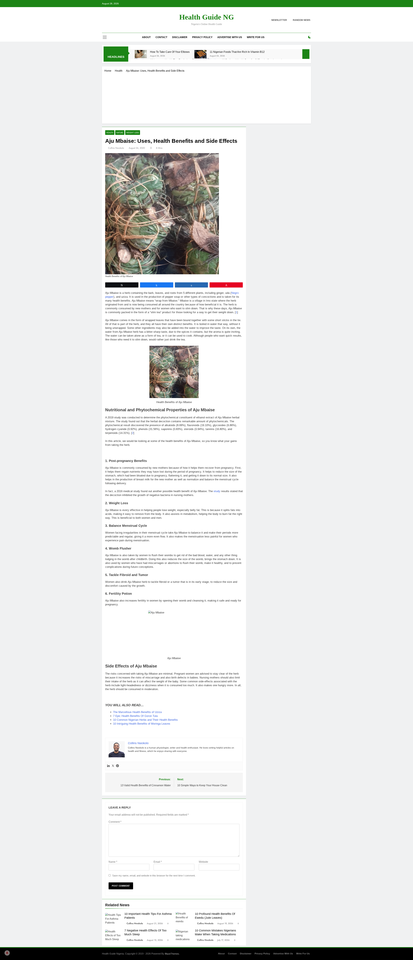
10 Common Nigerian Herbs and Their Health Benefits (145, 719)
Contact (161, 37)
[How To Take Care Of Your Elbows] (141, 54)
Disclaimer (179, 37)
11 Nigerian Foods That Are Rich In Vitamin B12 (237, 51)
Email (158, 861)
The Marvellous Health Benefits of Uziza (137, 712)
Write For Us (255, 37)
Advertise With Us (229, 37)
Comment (115, 821)
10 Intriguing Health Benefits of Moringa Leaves (141, 723)
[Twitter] (112, 766)
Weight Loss (132, 132)
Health (109, 132)
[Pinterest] (117, 766)
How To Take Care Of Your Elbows (170, 51)
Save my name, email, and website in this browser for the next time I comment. (153, 875)
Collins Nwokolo (116, 148)
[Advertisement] (206, 97)
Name (113, 861)
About (146, 37)
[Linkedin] (108, 766)
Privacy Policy (202, 37)
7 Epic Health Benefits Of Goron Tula (135, 715)
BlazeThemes (172, 953)
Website (203, 861)
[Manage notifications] (7, 952)
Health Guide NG (206, 17)
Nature (119, 132)
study (217, 491)
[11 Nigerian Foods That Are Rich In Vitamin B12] (200, 54)
